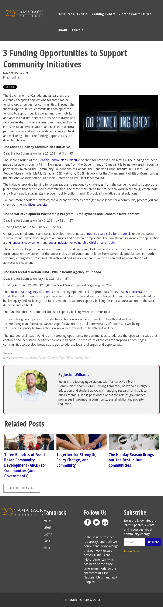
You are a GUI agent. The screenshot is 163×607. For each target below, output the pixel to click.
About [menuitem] (62, 30)
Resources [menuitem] (66, 14)
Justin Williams (31, 358)
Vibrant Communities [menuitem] (135, 14)
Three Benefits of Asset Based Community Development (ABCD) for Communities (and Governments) (25, 465)
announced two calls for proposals (107, 234)
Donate (48, 540)
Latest (47, 527)
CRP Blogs (51, 358)
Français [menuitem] (76, 30)
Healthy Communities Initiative (59, 160)
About (47, 547)
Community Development (13, 358)
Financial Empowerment (25, 243)
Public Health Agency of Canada (31, 292)
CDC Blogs (60, 358)
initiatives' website (35, 204)
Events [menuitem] (82, 14)
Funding (42, 358)
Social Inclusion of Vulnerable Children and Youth (81, 243)
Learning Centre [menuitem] (103, 14)
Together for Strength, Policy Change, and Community (76, 460)
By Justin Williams (11, 77)
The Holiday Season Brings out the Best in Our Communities (131, 460)
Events (48, 534)
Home (47, 520)
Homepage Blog (82, 358)
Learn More (132, 551)
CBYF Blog (70, 358)
